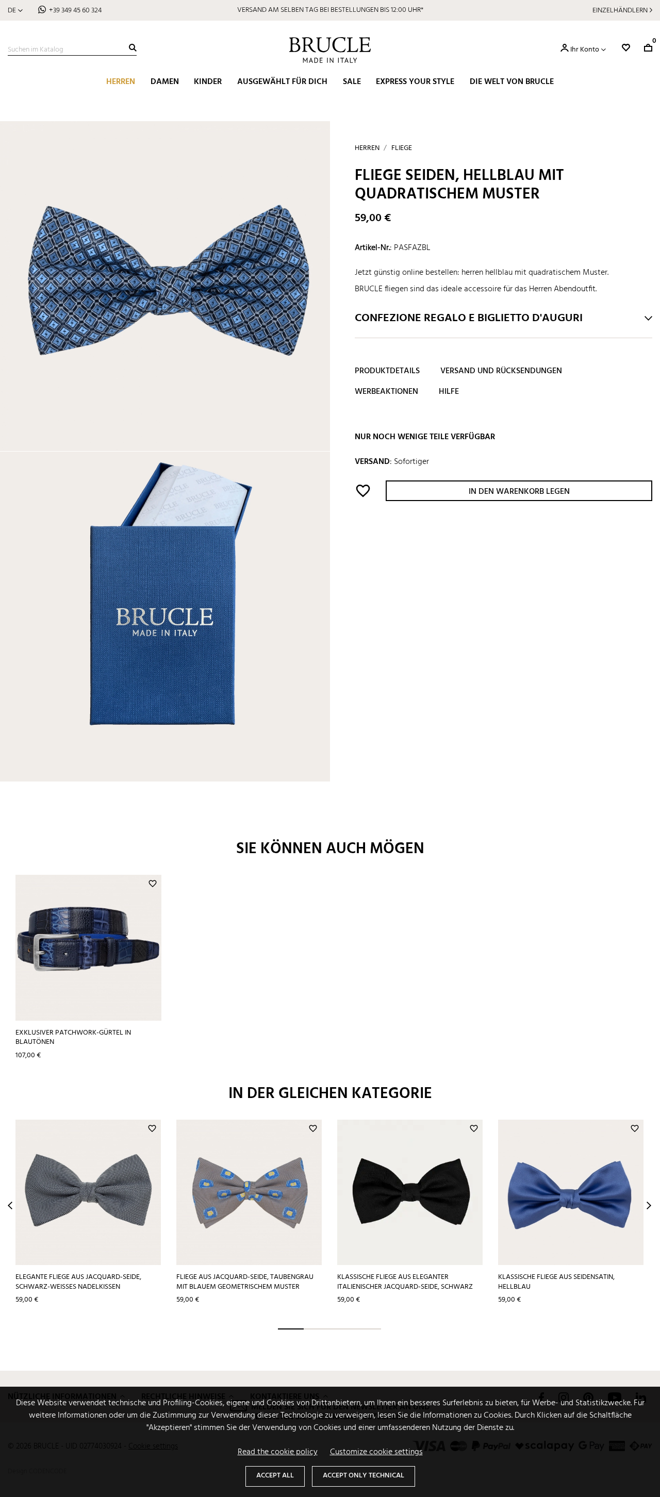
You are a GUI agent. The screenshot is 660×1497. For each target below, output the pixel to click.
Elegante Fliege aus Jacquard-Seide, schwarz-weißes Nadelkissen (78, 1282)
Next (649, 1205)
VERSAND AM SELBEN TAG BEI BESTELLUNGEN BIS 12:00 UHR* (330, 10)
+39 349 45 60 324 (75, 10)
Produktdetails (387, 371)
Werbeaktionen (386, 392)
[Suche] (133, 48)
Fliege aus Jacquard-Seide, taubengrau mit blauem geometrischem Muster (245, 1282)
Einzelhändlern (620, 10)
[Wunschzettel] (626, 48)
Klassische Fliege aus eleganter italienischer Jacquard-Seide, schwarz (405, 1282)
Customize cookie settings (376, 1452)
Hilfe (449, 392)
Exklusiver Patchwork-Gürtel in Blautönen (73, 1038)
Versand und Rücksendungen (501, 371)
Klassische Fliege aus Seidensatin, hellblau (556, 1282)
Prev (10, 1205)
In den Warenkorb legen (519, 492)
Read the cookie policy (278, 1452)
